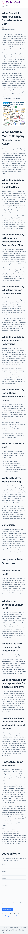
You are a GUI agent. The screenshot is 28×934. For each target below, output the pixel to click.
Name (4, 864)
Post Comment (7, 909)
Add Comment (6, 885)
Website (4, 878)
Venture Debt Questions (8, 29)
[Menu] (25, 3)
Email (4, 871)
